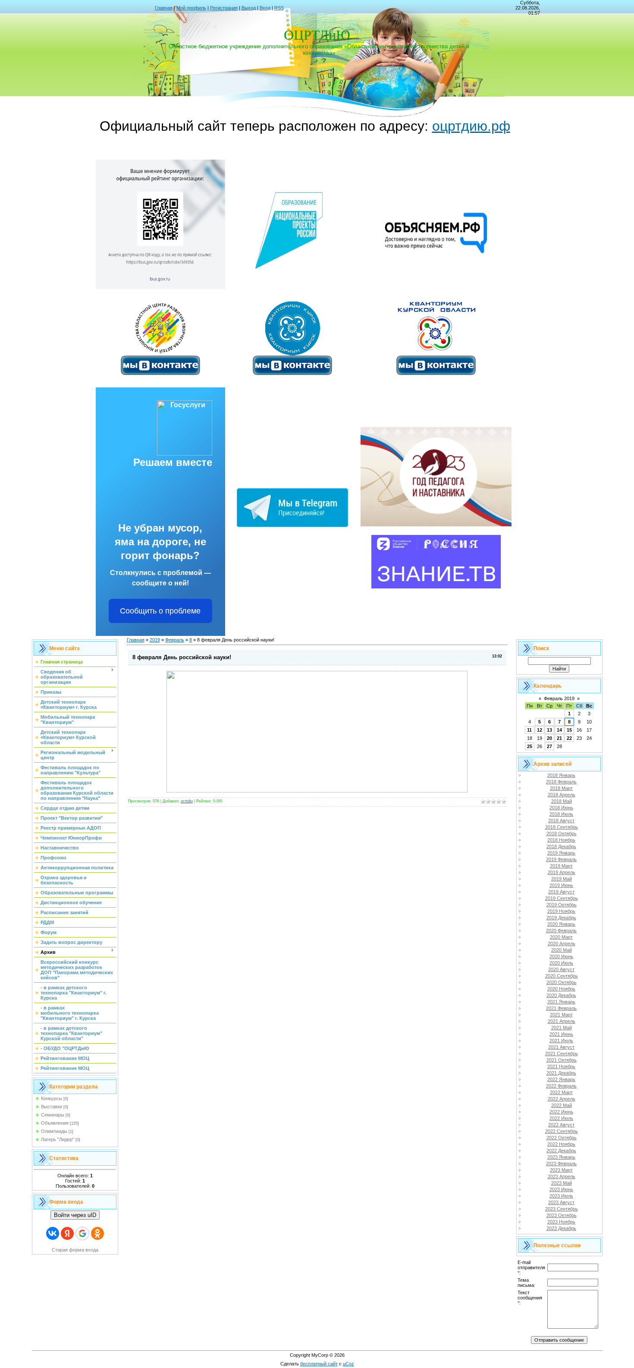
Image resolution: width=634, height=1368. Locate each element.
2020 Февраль (561, 930)
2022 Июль (561, 1118)
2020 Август (561, 969)
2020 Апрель (561, 943)
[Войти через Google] (82, 1233)
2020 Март (561, 937)
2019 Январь (561, 852)
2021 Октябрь (561, 1060)
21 (559, 738)
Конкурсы (51, 1098)
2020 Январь (561, 924)
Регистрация (224, 7)
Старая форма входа (75, 1249)
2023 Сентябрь (561, 1208)
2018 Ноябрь (561, 840)
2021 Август (561, 1047)
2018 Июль (561, 814)
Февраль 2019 (559, 698)
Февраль (174, 639)
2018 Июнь (561, 807)
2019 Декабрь (561, 917)
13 (549, 730)
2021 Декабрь (561, 1073)
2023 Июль (561, 1195)
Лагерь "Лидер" (57, 1139)
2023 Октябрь (561, 1215)
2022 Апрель (561, 1098)
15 (569, 730)
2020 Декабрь (561, 995)
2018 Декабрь (561, 846)
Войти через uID (75, 1215)
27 (549, 746)
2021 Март (561, 1014)
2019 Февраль (561, 859)
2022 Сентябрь (561, 1131)
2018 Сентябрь (561, 827)
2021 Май (561, 1027)
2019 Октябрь (561, 904)
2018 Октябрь (561, 833)
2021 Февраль (561, 1008)
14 (559, 730)
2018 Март (561, 788)
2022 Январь (561, 1079)
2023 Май (561, 1183)
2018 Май (561, 801)
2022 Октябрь (561, 1137)
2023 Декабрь (561, 1228)
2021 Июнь (561, 1034)
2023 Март (561, 1170)
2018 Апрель (561, 794)
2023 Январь (561, 1157)
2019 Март (561, 865)
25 (529, 746)
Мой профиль (191, 7)
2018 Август (561, 820)
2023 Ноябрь (561, 1221)
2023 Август (561, 1202)
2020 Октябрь (561, 982)
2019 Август (561, 891)
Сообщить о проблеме (160, 611)
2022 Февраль (561, 1085)
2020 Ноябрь (561, 988)
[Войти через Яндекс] (67, 1233)
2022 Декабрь (561, 1150)
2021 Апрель (561, 1021)
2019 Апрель (561, 872)
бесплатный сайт (319, 1363)
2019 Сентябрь (561, 898)
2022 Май (561, 1105)
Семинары (52, 1114)
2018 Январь (561, 775)
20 (549, 738)
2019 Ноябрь (561, 911)
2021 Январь (561, 1001)
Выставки (51, 1106)
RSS (279, 7)
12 (539, 730)
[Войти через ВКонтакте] (52, 1233)
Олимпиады (54, 1131)
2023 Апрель (561, 1176)
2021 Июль (561, 1040)
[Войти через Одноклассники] (97, 1233)
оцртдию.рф (471, 126)
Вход (265, 7)
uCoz (348, 1363)
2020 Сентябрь (561, 975)
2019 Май (561, 878)
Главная (164, 7)
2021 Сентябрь (561, 1053)
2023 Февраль (561, 1163)
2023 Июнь (561, 1189)
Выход (249, 7)
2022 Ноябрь (561, 1144)
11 (529, 730)
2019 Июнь (561, 885)
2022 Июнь (561, 1111)
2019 (155, 639)
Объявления (55, 1123)
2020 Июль (561, 962)
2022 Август (561, 1124)
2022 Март (561, 1092)
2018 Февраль (561, 781)
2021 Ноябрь (561, 1066)
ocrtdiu (187, 801)
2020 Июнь (561, 956)
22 (569, 738)
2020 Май (561, 950)
